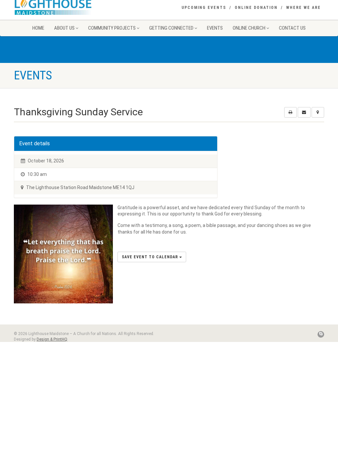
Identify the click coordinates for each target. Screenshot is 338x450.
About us (64, 28)
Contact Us (292, 28)
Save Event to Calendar (150, 257)
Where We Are (303, 7)
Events (215, 28)
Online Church (249, 28)
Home (38, 28)
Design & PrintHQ (52, 339)
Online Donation (256, 7)
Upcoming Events (204, 7)
